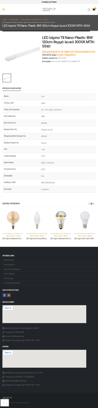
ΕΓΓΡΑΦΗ (53, 2)
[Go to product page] (13, 220)
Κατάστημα (8, 278)
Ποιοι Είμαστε (9, 265)
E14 (27, 233)
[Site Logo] (49, 9)
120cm (54, 61)
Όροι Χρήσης (9, 274)
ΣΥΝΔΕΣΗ (45, 2)
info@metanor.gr (17, 336)
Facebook (4, 295)
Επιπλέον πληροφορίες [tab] (11, 88)
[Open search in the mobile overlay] (89, 9)
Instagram (9, 295)
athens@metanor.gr (18, 381)
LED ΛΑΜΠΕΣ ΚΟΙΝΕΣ (42, 233)
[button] (4, 9)
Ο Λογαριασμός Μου (12, 283)
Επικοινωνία (9, 260)
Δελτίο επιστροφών (12, 269)
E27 (3, 233)
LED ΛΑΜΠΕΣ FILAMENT (19, 233)
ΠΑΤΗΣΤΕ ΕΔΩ (49, 55)
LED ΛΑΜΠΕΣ (62, 61)
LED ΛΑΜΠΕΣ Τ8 (74, 61)
